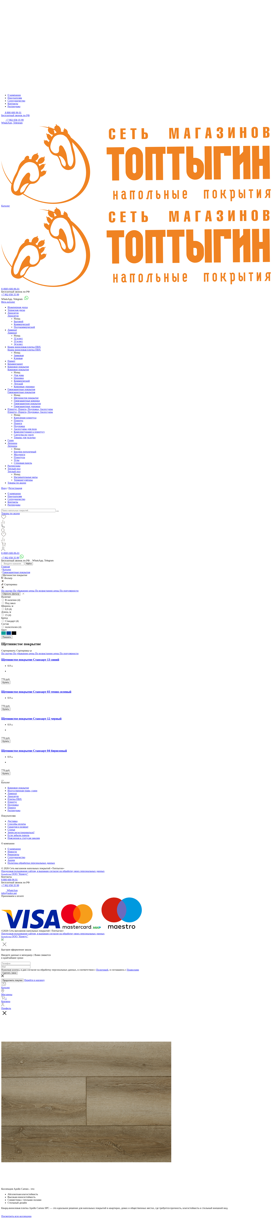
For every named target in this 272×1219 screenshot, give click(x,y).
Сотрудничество (16, 100)
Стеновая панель (23, 463)
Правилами (133, 969)
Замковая (19, 355)
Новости (12, 851)
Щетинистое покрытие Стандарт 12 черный (31, 718)
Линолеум (13, 313)
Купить (6, 682)
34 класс (18, 344)
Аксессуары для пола (25, 429)
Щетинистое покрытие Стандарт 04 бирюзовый (34, 750)
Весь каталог (8, 302)
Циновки (19, 378)
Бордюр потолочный (25, 451)
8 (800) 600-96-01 (10, 289)
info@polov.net (9, 893)
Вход (4, 488)
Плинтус (18, 420)
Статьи (11, 829)
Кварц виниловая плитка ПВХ (24, 347)
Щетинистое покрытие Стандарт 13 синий (30, 659)
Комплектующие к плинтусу (29, 432)
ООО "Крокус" (14, 874)
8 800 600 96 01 (9, 879)
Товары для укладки (25, 437)
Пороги (18, 423)
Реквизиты (13, 854)
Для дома (19, 375)
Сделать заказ (9, 973)
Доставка (12, 821)
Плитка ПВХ (15, 799)
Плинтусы (19, 457)
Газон (11, 440)
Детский (18, 383)
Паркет (11, 361)
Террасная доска (16, 310)
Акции (11, 860)
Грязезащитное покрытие (27, 403)
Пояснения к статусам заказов (24, 838)
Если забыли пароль (18, 835)
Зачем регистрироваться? (21, 832)
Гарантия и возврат (18, 826)
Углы (16, 460)
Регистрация (15, 488)
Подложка (19, 426)
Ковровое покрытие (18, 366)
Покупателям (15, 98)
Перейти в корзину (34, 980)
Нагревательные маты (26, 477)
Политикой (102, 969)
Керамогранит (15, 364)
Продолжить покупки (12, 980)
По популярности (69, 590)
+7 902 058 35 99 (10, 294)
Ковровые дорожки (24, 386)
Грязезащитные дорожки (27, 406)
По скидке (7, 590)
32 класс (18, 338)
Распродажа (14, 106)
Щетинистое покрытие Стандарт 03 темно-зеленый (36, 691)
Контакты (13, 103)
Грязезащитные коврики (27, 400)
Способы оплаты (17, 824)
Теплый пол (14, 468)
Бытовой (18, 321)
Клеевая (18, 358)
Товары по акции (17, 482)
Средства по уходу (24, 434)
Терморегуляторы (23, 480)
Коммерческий (22, 324)
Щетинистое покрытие (26, 398)
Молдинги (19, 454)
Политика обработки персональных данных (31, 863)
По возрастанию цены (47, 590)
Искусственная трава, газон (22, 790)
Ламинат (12, 330)
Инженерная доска (18, 307)
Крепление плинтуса (25, 417)
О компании (14, 95)
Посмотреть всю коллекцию (16, 1216)
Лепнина (12, 443)
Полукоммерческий (24, 327)
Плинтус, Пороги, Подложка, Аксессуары (30, 409)
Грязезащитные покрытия (21, 389)
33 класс (18, 341)
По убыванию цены (24, 590)
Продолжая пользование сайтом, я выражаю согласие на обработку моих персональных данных (53, 871)
